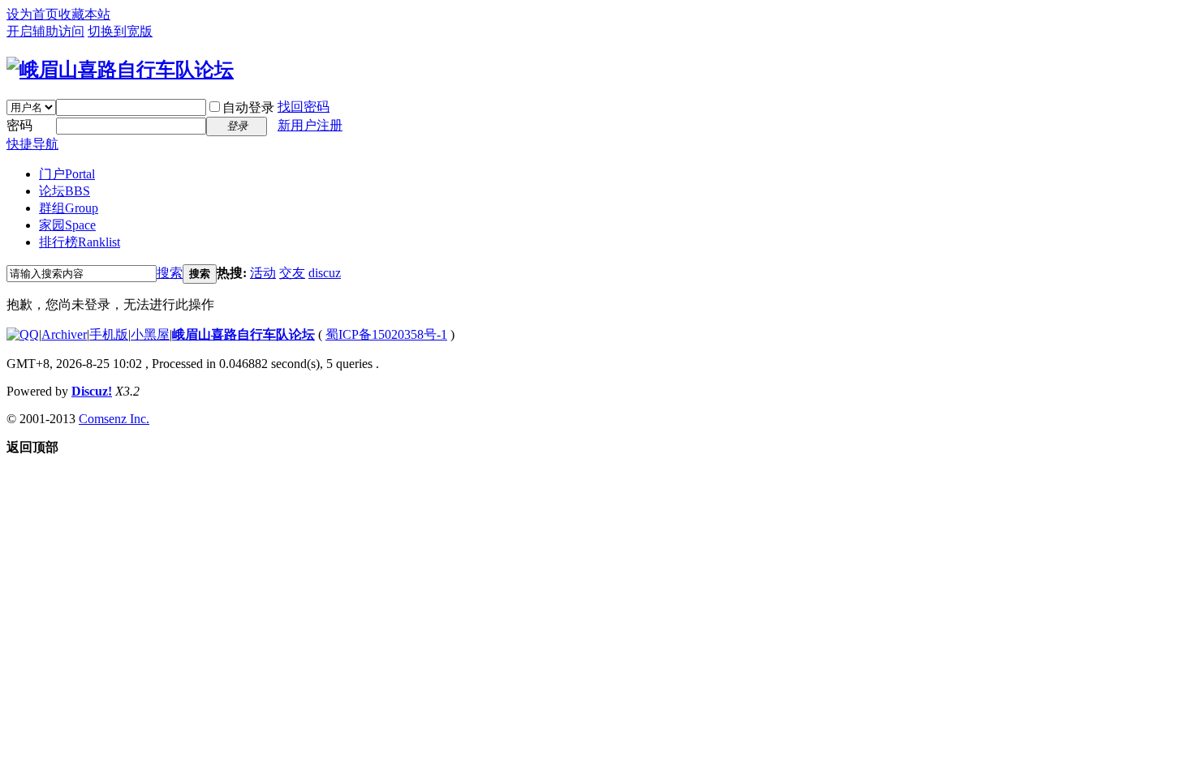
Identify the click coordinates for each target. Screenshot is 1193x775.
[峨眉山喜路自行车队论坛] (120, 69)
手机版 (108, 334)
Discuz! (91, 391)
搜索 (170, 273)
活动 (263, 273)
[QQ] (22, 334)
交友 (292, 273)
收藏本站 (84, 14)
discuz (324, 273)
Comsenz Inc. (114, 419)
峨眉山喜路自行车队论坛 (243, 334)
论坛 (64, 191)
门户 (67, 174)
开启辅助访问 (45, 31)
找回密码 (303, 106)
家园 (67, 225)
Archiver (64, 334)
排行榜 (79, 242)
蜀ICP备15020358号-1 (386, 334)
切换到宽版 (120, 31)
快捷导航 (32, 144)
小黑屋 (150, 334)
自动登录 (248, 107)
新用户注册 (310, 125)
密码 (19, 125)
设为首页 (32, 14)
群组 (68, 208)
